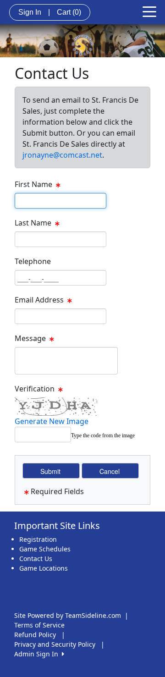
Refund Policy (35, 634)
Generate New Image (51, 421)
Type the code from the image (103, 435)
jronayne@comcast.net (62, 155)
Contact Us (35, 558)
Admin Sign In (38, 653)
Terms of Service (39, 625)
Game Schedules (45, 549)
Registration (38, 539)
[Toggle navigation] (149, 11)
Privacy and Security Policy (54, 644)
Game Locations (43, 568)
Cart (69, 12)
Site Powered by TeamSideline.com (67, 615)
